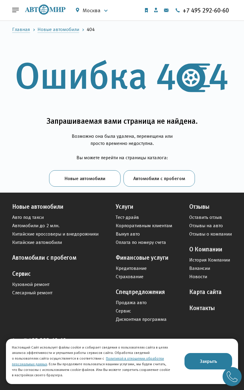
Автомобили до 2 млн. (36, 225)
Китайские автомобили (37, 242)
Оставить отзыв (205, 217)
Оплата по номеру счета (141, 242)
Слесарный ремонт (32, 292)
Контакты (202, 308)
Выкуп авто (128, 233)
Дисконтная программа (141, 319)
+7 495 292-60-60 (205, 10)
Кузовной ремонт (30, 284)
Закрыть (208, 361)
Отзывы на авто (206, 225)
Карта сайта (205, 292)
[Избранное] (146, 10)
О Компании (205, 249)
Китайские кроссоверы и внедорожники (55, 233)
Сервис (21, 273)
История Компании (209, 259)
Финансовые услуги (142, 257)
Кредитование (131, 268)
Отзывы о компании (210, 233)
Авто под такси (28, 217)
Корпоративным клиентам (144, 225)
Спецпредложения (140, 292)
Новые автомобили (58, 29)
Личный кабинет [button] (156, 10)
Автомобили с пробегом (159, 178)
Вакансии (199, 268)
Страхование (129, 276)
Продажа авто (131, 302)
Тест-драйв (127, 217)
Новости (198, 276)
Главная (21, 29)
